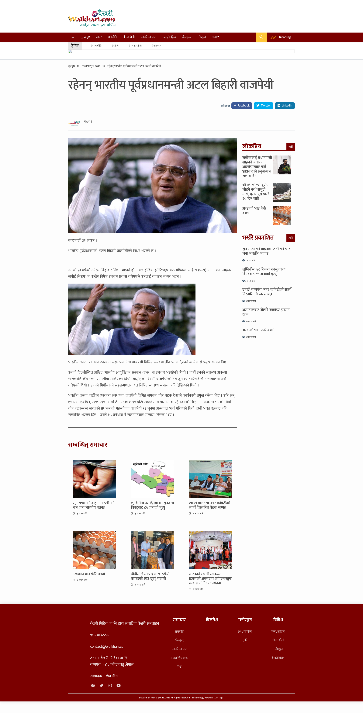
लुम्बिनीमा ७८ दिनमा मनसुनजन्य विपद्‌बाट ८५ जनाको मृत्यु (152, 505)
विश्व (179, 666)
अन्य (214, 37)
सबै (290, 147)
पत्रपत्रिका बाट (148, 37)
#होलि (115, 45)
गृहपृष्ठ (72, 66)
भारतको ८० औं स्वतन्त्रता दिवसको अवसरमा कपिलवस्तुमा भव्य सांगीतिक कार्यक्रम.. (210, 578)
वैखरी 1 (88, 122)
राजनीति (112, 37)
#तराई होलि (135, 45)
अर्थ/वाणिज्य (245, 631)
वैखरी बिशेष (278, 658)
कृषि (245, 640)
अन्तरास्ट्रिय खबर (91, 66)
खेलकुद (186, 37)
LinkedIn (286, 105)
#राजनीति (96, 45)
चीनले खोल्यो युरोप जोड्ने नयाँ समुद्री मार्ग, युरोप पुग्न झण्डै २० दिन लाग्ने (255, 192)
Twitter (265, 105)
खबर (99, 37)
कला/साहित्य (169, 37)
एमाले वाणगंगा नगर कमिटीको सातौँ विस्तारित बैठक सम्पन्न (209, 505)
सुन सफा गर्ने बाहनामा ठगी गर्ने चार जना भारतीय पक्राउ (93, 505)
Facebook (243, 105)
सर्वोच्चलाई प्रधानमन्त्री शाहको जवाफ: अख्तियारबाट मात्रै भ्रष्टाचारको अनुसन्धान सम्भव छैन (257, 167)
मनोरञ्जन (201, 37)
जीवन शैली (129, 37)
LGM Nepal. (218, 698)
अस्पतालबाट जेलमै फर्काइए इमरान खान (266, 312)
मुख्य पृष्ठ (85, 37)
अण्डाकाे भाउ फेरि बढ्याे (89, 574)
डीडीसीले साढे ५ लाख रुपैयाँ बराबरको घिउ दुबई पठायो (150, 576)
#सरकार (156, 45)
